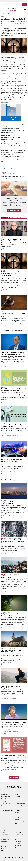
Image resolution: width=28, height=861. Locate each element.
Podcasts (3, 805)
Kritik (17, 176)
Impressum (17, 817)
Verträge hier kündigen (20, 803)
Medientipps (3, 801)
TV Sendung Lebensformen (7, 810)
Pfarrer (2, 178)
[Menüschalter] (24, 8)
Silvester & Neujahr (5, 839)
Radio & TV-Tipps (4, 808)
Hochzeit (3, 848)
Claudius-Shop (18, 796)
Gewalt (9, 176)
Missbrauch (22, 176)
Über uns (17, 819)
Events (16, 837)
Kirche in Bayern (4, 799)
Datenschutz (17, 815)
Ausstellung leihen (19, 830)
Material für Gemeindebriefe (18, 844)
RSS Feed (17, 847)
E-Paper (16, 801)
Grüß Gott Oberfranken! (6, 796)
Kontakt (16, 808)
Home (2, 13)
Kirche (7, 13)
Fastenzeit (3, 832)
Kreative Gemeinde (19, 834)
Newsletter (17, 812)
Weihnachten (4, 841)
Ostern (2, 837)
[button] (3, 26)
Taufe (2, 844)
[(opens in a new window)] (5, 857)
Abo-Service (17, 799)
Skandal (7, 178)
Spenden (17, 850)
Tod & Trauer (3, 851)
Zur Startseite (14, 777)
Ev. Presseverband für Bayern (19, 822)
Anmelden (25, 1)
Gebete (16, 839)
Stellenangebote (18, 805)
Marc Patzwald (6, 24)
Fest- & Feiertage (4, 834)
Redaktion (17, 810)
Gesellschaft (4, 176)
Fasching (3, 830)
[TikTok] (15, 857)
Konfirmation (4, 846)
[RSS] (22, 857)
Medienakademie (19, 832)
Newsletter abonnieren (14, 210)
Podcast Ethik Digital (5, 803)
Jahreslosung (18, 841)
